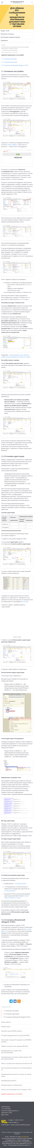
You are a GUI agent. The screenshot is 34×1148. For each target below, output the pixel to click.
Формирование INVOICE (8, 1081)
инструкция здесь (20, 883)
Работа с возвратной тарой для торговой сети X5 (16, 1063)
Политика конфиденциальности (9, 1110)
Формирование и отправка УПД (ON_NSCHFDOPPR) (11, 1052)
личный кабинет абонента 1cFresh (16, 897)
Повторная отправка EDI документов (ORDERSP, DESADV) (16, 1041)
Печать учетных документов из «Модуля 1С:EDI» (16, 1089)
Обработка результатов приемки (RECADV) (14, 1046)
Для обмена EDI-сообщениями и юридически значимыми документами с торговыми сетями (17, 17)
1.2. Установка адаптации (9, 62)
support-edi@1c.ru (12, 145)
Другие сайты (4, 1114)
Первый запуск (6, 1026)
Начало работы (6, 1022)
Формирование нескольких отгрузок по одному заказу (16, 1075)
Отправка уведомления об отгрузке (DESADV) (15, 1035)
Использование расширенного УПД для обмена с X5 (16, 1069)
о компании (25, 1136)
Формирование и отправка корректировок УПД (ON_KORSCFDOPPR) (16, 1058)
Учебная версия (5, 1106)
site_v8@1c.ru (15, 1122)
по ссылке (25, 601)
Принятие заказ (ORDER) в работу (11, 1031)
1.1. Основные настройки (9, 59)
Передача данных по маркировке (11, 1085)
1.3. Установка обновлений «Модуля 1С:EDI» (14, 65)
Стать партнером (6, 1108)
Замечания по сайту (6, 1112)
